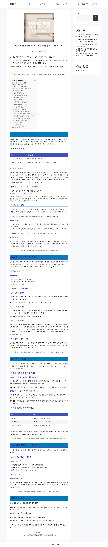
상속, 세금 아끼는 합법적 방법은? (21, 119)
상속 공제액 (19, 99)
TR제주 (13, 4)
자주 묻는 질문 (16, 128)
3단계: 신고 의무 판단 (21, 106)
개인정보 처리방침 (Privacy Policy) (65, 4)
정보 (39, 532)
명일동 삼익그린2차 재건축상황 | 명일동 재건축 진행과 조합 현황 (40, 535)
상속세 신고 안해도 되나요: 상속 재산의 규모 (26, 113)
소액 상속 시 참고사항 (20, 107)
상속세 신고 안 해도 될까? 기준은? (23, 88)
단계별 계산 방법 (19, 90)
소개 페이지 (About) (31, 4)
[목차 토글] (33, 80)
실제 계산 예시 (20, 92)
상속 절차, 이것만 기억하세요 (22, 116)
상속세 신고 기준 (18, 97)
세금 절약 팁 (18, 124)
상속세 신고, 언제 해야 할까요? (22, 111)
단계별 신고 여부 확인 (20, 101)
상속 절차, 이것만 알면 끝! (19, 109)
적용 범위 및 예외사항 (21, 86)
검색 (77, 13)
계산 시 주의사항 (20, 93)
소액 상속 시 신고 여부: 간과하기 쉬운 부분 (26, 115)
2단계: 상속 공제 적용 (21, 104)
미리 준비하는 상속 (21, 126)
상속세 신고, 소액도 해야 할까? (20, 83)
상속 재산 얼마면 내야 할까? (19, 95)
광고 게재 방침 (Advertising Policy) (87, 4)
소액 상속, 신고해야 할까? (20, 120)
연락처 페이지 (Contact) (46, 4)
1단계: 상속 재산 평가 (21, 102)
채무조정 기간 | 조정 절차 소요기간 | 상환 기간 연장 (40, 534)
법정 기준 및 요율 (18, 84)
